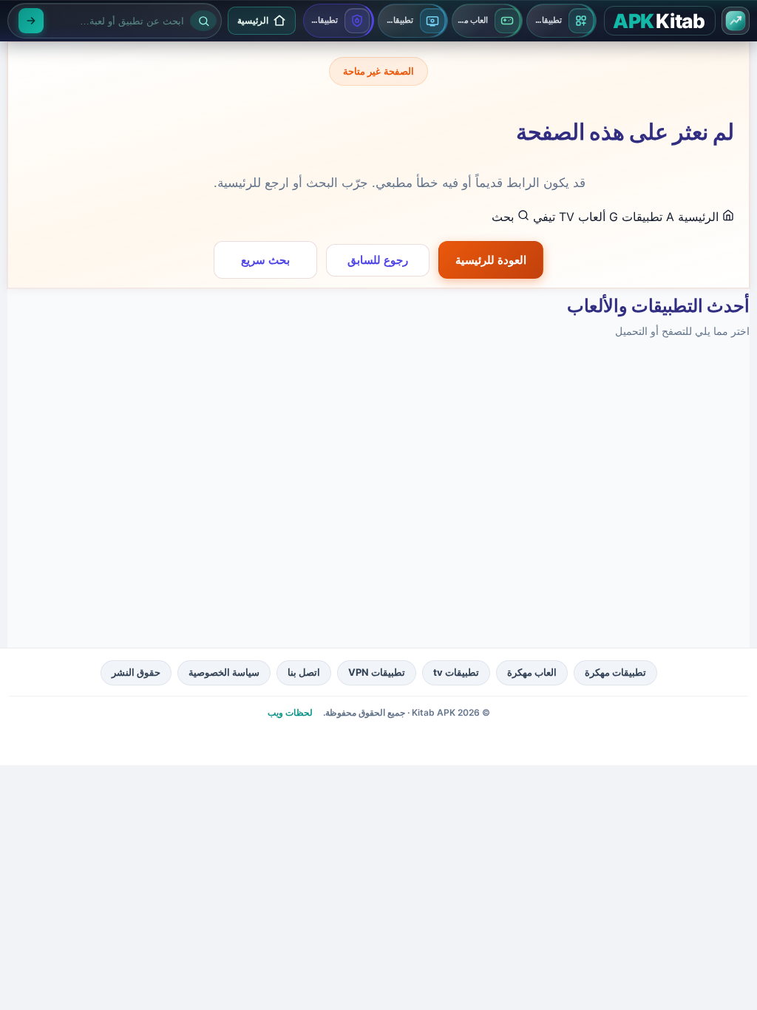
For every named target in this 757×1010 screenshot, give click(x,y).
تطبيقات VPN (376, 672)
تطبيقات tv (456, 672)
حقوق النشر (136, 672)
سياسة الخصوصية (224, 672)
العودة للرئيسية (490, 260)
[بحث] (31, 20)
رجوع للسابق (377, 260)
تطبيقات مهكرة (615, 672)
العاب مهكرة (532, 672)
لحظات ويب (290, 712)
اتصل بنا (304, 672)
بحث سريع (265, 260)
